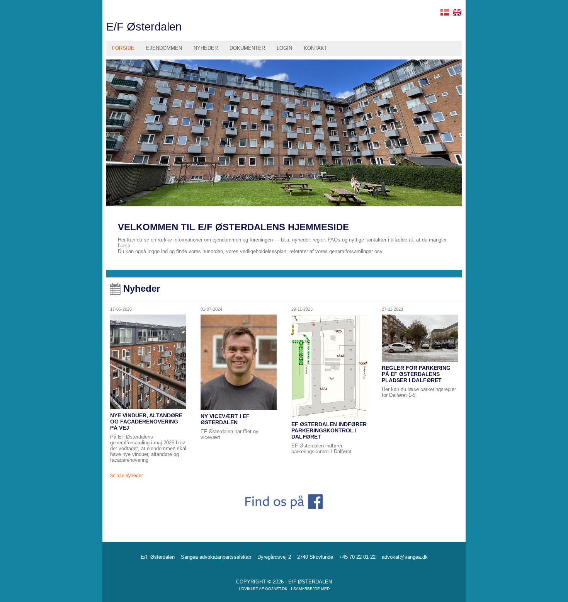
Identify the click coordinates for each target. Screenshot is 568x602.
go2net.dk (276, 589)
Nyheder (206, 48)
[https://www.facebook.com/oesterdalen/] (284, 503)
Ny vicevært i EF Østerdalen (225, 419)
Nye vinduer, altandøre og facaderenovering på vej (146, 421)
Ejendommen (164, 48)
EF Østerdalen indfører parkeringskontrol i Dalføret (329, 430)
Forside (123, 48)
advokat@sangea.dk (405, 557)
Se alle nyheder (126, 475)
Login (284, 48)
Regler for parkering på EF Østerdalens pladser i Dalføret (416, 374)
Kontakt (315, 48)
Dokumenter (247, 48)
